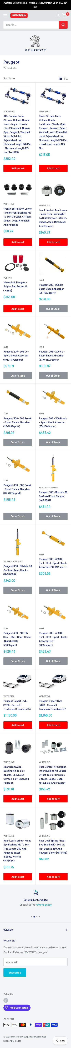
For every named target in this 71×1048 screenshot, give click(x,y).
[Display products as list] (66, 78)
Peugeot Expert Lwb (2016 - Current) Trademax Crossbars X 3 (17, 705)
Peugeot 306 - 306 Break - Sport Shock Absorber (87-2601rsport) (17, 489)
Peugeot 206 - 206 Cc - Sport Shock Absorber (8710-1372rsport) (52, 355)
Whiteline (8, 204)
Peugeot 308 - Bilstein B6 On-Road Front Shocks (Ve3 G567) (53, 496)
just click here (62, 904)
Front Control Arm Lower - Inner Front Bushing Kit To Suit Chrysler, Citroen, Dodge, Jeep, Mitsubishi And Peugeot (17, 216)
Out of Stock (53, 308)
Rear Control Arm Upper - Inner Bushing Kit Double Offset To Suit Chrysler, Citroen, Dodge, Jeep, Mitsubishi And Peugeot (53, 774)
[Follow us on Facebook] (5, 1000)
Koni (41, 280)
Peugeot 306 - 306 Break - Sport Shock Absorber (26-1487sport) (17, 422)
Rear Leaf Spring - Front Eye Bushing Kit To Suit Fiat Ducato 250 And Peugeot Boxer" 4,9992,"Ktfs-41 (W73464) (17, 850)
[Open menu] (5, 15)
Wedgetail (9, 696)
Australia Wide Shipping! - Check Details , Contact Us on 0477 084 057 (35, 4)
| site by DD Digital (12, 1040)
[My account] (57, 15)
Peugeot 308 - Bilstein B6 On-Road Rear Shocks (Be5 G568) (17, 570)
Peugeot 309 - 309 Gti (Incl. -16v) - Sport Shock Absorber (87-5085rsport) (53, 639)
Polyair (7, 277)
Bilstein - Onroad (48, 487)
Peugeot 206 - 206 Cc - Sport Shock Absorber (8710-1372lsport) (16, 355)
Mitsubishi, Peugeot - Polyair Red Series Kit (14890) (15, 286)
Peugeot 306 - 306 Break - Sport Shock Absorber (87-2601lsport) (53, 422)
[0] (65, 15)
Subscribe (15, 972)
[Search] (63, 25)
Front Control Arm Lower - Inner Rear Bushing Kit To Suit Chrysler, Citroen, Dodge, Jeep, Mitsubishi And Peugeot (53, 218)
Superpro (8, 111)
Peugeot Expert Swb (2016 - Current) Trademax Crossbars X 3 (52, 705)
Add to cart (17, 168)
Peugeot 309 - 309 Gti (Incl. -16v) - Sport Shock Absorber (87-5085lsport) (17, 639)
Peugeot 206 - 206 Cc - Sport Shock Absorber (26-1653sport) (52, 288)
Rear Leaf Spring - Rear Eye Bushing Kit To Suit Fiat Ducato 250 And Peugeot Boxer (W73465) (53, 846)
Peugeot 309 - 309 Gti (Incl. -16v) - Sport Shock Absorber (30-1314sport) (53, 563)
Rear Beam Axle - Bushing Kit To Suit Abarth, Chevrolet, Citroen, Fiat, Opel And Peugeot (16, 774)
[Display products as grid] (60, 78)
